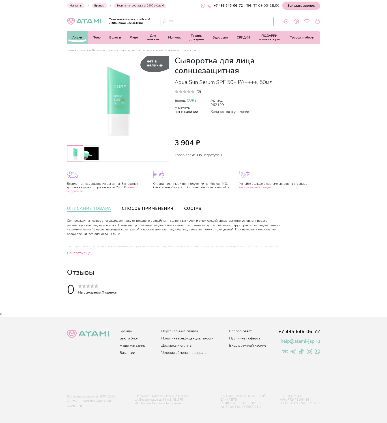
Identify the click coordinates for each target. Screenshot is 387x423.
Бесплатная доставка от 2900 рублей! (140, 5)
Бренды (99, 5)
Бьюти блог (129, 338)
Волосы (115, 37)
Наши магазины (133, 345)
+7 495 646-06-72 (228, 6)
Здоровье (220, 37)
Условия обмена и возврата (183, 352)
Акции (77, 37)
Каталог (97, 50)
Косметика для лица (118, 50)
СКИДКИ (243, 37)
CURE (191, 100)
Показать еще (79, 253)
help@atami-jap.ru (300, 341)
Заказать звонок (301, 5)
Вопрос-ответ (240, 331)
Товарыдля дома (196, 37)
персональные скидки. (255, 187)
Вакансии (127, 352)
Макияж (174, 37)
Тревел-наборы (302, 37)
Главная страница (77, 50)
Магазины (76, 5)
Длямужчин (153, 37)
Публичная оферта (244, 338)
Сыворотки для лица (148, 50)
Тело (97, 37)
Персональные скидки (179, 331)
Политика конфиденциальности (187, 338)
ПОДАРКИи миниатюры (269, 37)
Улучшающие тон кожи (178, 50)
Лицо (134, 37)
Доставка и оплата (176, 345)
